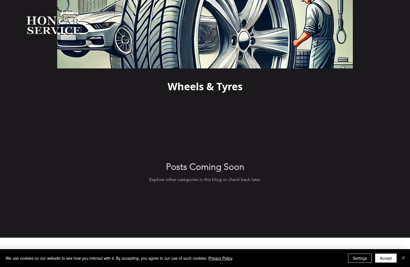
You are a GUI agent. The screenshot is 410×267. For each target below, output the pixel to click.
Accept (386, 258)
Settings (360, 258)
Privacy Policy (220, 258)
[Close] (403, 258)
